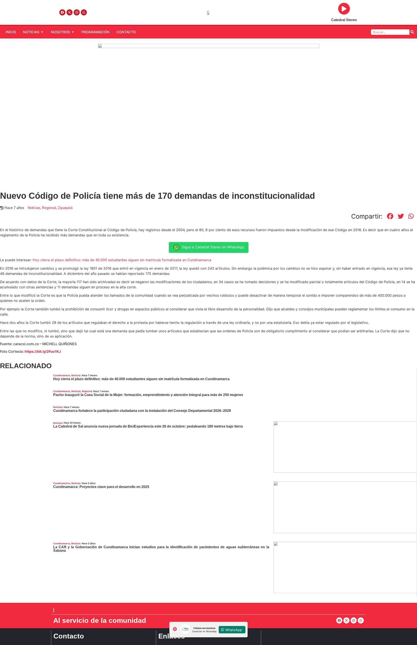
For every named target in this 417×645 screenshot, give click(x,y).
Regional (49, 208)
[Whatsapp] (84, 12)
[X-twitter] (69, 12)
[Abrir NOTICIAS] (42, 32)
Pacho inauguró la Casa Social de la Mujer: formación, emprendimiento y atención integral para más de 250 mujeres (148, 395)
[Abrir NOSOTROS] (72, 32)
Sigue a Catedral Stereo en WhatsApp (213, 247)
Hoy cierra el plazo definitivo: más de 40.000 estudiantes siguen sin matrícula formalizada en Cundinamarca (122, 260)
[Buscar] (412, 32)
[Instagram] (77, 12)
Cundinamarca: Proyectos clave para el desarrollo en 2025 (101, 487)
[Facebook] (62, 12)
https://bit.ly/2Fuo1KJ (43, 351)
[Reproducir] (344, 8)
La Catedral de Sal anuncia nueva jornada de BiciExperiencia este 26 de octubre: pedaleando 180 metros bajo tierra (148, 426)
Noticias (34, 208)
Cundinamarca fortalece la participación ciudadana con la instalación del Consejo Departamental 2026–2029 (142, 411)
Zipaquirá (65, 208)
